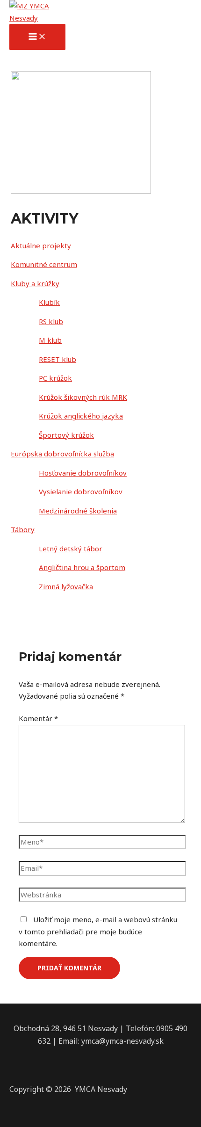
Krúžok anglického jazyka (81, 415)
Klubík (49, 302)
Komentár (38, 718)
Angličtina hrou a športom (82, 567)
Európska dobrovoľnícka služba (62, 453)
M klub (50, 340)
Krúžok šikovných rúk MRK (83, 397)
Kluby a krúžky (35, 283)
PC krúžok (55, 378)
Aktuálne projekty (41, 245)
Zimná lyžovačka (66, 586)
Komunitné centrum (44, 264)
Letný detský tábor (70, 548)
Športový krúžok (66, 435)
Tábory (23, 529)
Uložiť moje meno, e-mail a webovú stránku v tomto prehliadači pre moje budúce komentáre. (98, 931)
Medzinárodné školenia (78, 510)
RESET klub (57, 359)
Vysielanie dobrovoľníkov (80, 491)
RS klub (51, 321)
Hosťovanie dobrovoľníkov (83, 472)
